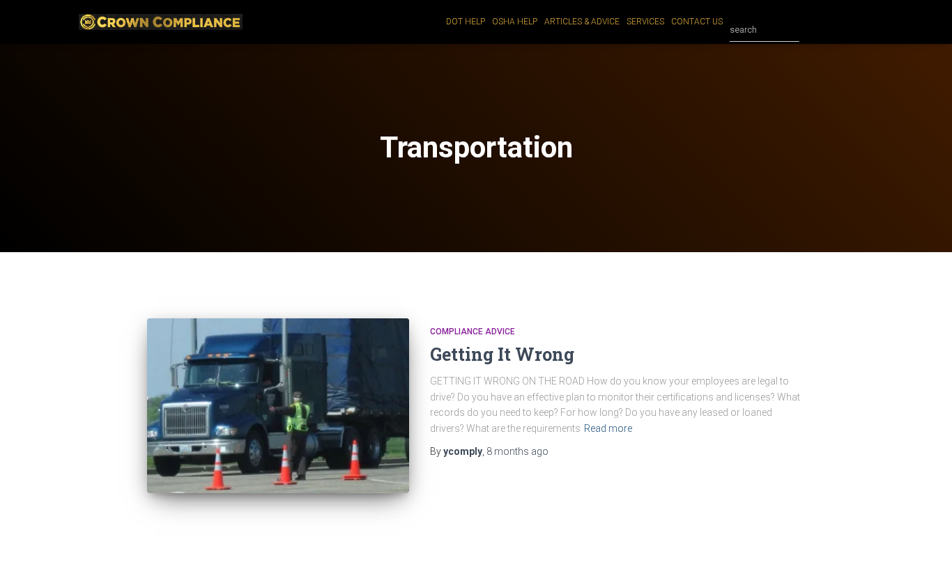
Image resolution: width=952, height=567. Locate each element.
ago (517, 451)
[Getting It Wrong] (278, 405)
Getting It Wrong (502, 354)
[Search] (813, 29)
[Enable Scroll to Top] (924, 539)
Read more (608, 428)
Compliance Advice (472, 331)
